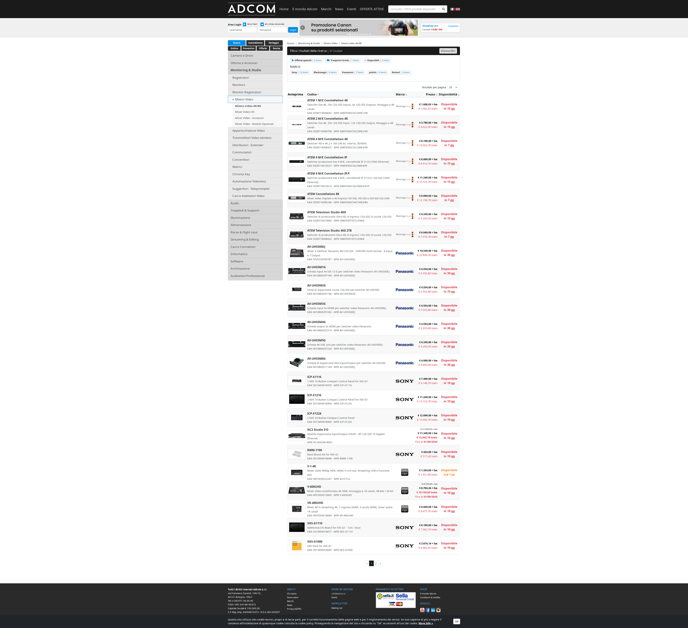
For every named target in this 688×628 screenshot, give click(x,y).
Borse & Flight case (244, 232)
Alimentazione (241, 225)
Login (293, 30)
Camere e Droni (242, 55)
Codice (312, 94)
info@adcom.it (338, 593)
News (339, 9)
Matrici (237, 167)
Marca (400, 94)
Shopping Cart (430, 25)
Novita (276, 48)
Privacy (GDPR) (294, 609)
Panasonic (353, 72)
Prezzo (430, 94)
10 (370, 34)
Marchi (326, 9)
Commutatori (242, 152)
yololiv (377, 72)
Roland (401, 72)
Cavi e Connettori (243, 247)
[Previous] (302, 27)
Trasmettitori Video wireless (251, 138)
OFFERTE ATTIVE (372, 9)
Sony (300, 72)
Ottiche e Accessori (244, 63)
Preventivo (453, 25)
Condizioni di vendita (430, 597)
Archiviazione (240, 268)
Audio (235, 203)
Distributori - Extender (248, 145)
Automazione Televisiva (249, 181)
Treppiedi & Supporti (245, 210)
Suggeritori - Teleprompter (251, 189)
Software (237, 261)
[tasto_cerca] (443, 9)
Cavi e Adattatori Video (248, 196)
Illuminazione (240, 218)
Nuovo (236, 42)
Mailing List (336, 608)
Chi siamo (292, 593)
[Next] (414, 27)
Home (284, 9)
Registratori (240, 78)
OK (456, 621)
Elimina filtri (448, 51)
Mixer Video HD (245, 112)
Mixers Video (244, 99)
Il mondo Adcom (304, 9)
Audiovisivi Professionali (248, 276)
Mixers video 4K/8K (248, 106)
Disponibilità (448, 94)
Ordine (234, 48)
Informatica (239, 254)
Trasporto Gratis (345, 60)
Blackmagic (325, 72)
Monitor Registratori (246, 92)
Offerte (263, 48)
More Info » (426, 623)
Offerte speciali (308, 60)
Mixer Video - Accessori (249, 118)
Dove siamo (292, 597)
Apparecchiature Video (248, 130)
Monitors (238, 85)
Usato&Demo (255, 42)
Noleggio (274, 42)
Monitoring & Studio (246, 70)
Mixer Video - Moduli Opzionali (254, 124)
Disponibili (378, 60)
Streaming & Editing (245, 239)
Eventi (351, 9)
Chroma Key (241, 174)
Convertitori (240, 159)
